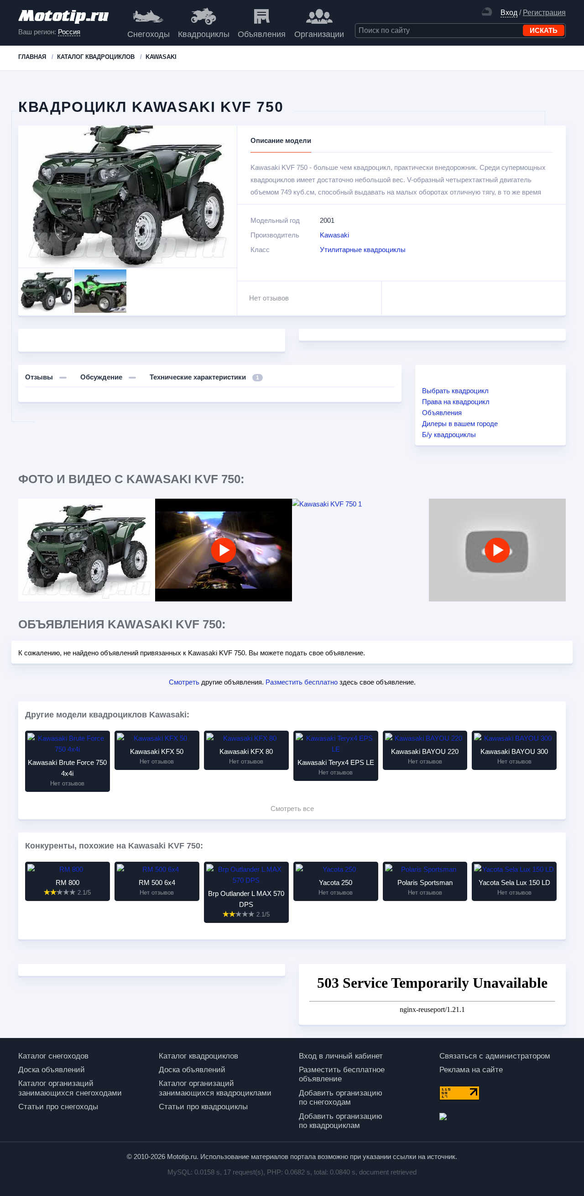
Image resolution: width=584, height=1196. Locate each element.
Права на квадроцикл (456, 402)
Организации (319, 34)
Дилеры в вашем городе (460, 423)
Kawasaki (334, 235)
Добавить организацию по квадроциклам (340, 1121)
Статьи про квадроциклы (203, 1106)
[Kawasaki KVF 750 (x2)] (223, 550)
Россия (69, 32)
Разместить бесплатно (302, 682)
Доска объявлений (51, 1069)
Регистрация (544, 12)
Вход (509, 12)
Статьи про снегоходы (58, 1106)
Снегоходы (148, 34)
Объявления (262, 34)
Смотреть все (292, 808)
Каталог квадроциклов (198, 1056)
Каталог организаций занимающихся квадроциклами (215, 1088)
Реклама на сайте (471, 1069)
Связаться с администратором (494, 1056)
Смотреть (184, 682)
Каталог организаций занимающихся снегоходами (70, 1088)
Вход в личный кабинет (341, 1056)
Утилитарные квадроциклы (363, 249)
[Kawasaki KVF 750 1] (360, 504)
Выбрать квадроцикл (455, 391)
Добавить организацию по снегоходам (340, 1097)
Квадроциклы (203, 34)
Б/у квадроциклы (449, 434)
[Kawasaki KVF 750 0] (86, 550)
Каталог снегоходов (53, 1056)
